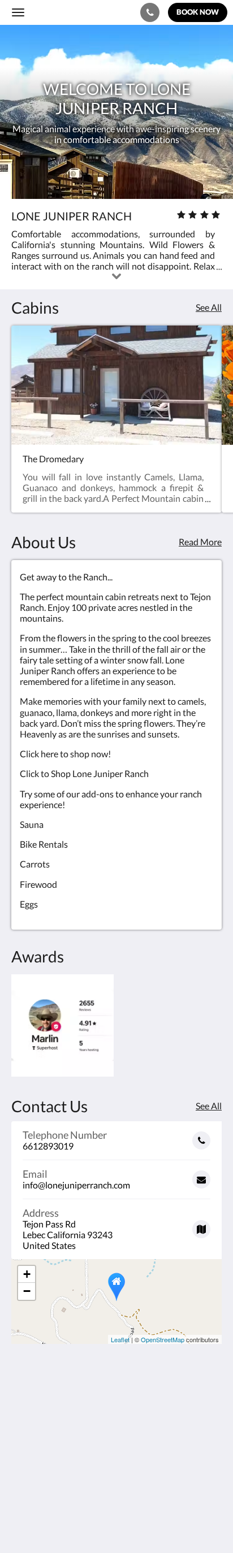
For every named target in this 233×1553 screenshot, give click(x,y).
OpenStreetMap (162, 1339)
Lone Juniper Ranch (69, 12)
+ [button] (27, 1274)
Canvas (73, 1522)
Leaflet (120, 1339)
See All (209, 307)
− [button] (27, 1291)
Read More (200, 541)
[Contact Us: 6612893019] (149, 12)
